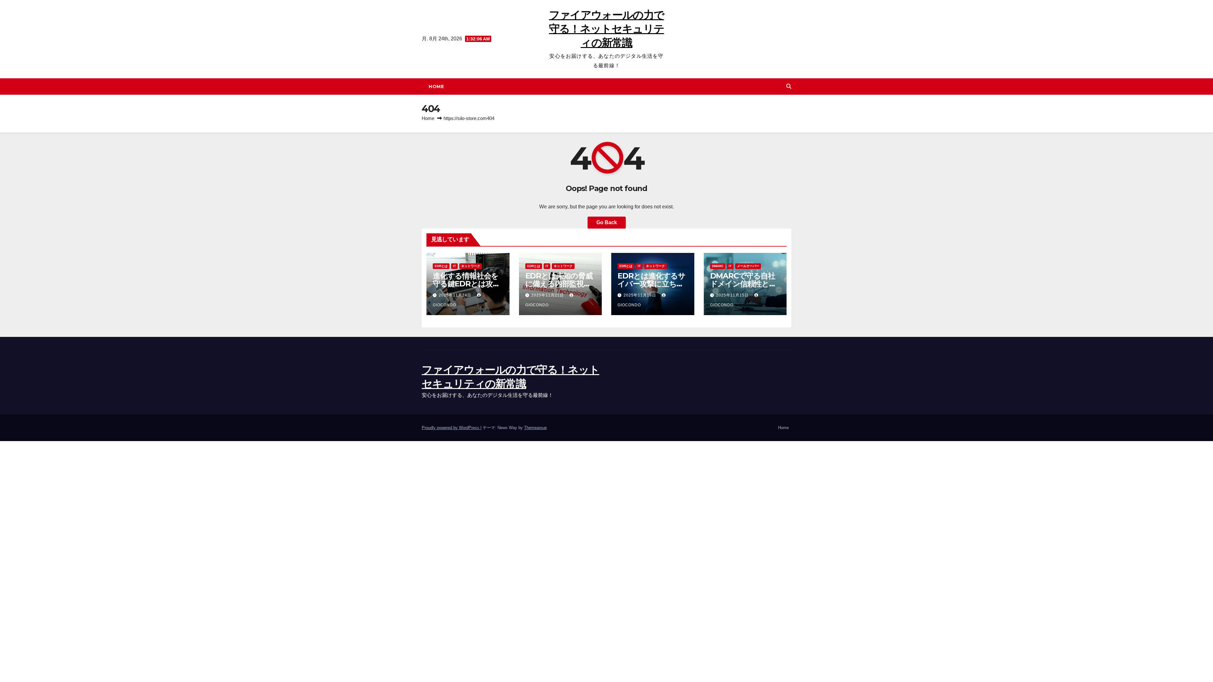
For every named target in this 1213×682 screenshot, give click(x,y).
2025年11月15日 (733, 295)
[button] (788, 86)
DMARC (717, 266)
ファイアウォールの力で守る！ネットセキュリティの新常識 (606, 28)
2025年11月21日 (548, 295)
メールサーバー (748, 266)
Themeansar (535, 427)
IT (454, 266)
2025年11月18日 (640, 295)
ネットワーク (470, 266)
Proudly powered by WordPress (451, 427)
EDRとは (441, 266)
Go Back (606, 222)
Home (436, 86)
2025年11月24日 (456, 295)
